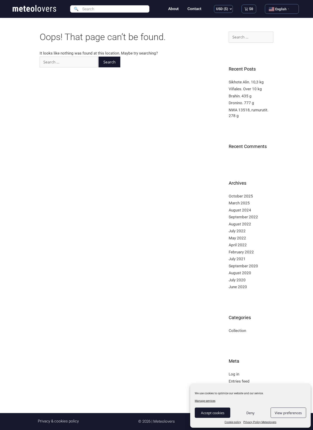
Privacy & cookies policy (58, 421)
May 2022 (237, 238)
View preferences (288, 413)
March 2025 (239, 203)
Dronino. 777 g (241, 103)
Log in (234, 374)
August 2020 (240, 273)
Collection (237, 330)
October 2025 (241, 196)
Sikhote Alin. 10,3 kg (246, 82)
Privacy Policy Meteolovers (259, 422)
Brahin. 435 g (240, 96)
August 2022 (240, 224)
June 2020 (238, 287)
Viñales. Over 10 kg (245, 89)
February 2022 (241, 252)
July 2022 (237, 231)
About (173, 8)
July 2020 (237, 280)
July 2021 (237, 259)
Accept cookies (212, 413)
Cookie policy (233, 422)
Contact (194, 8)
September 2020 (243, 266)
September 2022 (243, 217)
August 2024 (240, 210)
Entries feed (239, 381)
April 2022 (238, 245)
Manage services (205, 401)
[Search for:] (69, 62)
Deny (250, 413)
